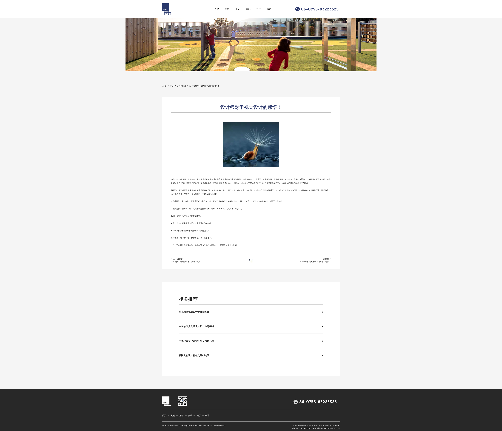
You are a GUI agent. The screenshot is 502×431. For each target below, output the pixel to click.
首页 (216, 8)
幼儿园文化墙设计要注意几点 (194, 311)
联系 (269, 8)
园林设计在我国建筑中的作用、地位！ (315, 261)
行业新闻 (181, 85)
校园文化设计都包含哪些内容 (194, 355)
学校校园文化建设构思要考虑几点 (196, 340)
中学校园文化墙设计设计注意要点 (196, 326)
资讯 (248, 8)
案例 (227, 8)
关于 (258, 8)
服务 (237, 8)
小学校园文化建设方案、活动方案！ (186, 261)
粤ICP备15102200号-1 (208, 425)
